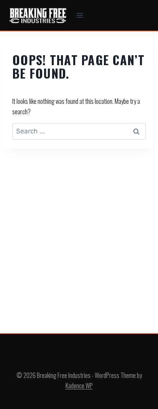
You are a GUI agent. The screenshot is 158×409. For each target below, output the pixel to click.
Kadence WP (79, 385)
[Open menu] (80, 15)
